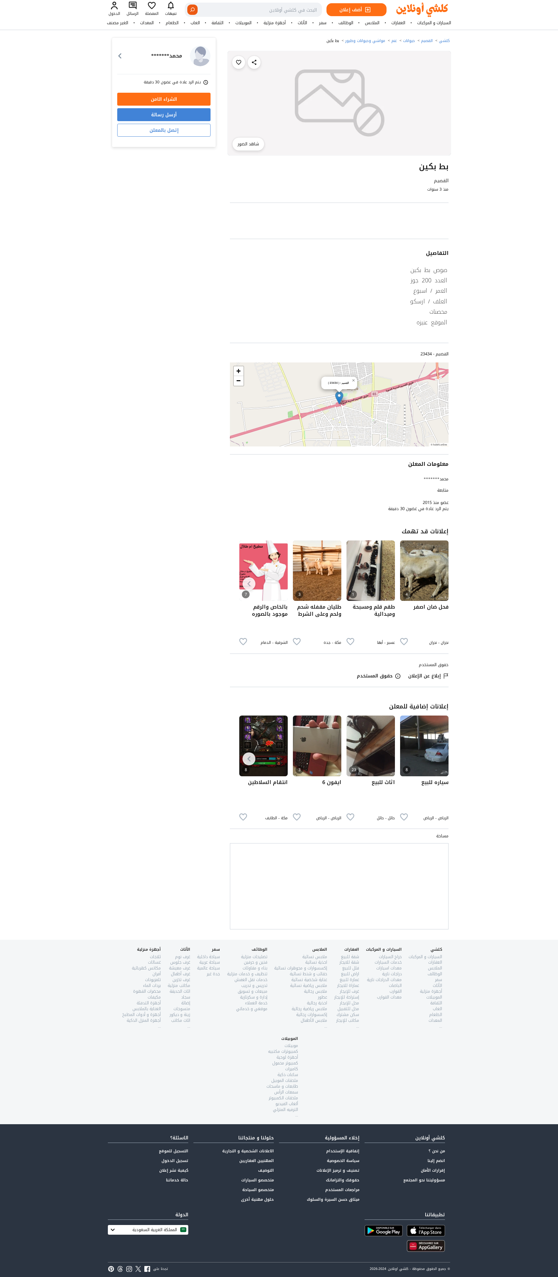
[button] (339, 397)
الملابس (372, 23)
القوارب (395, 991)
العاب (195, 23)
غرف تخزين (181, 980)
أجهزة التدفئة (149, 1003)
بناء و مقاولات (255, 968)
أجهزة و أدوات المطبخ (141, 1014)
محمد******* (436, 479)
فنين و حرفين (255, 962)
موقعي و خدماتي (251, 1009)
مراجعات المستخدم (342, 1190)
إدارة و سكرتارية (253, 997)
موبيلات (291, 1045)
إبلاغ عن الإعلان (424, 676)
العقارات (398, 23)
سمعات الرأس (286, 1092)
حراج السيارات (390, 957)
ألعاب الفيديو (286, 1104)
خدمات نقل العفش (250, 980)
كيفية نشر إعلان (173, 1170)
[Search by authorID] (200, 56)
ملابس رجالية (315, 991)
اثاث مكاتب (180, 1020)
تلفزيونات (153, 980)
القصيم (427, 40)
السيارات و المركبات (434, 23)
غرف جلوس (180, 962)
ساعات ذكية (287, 1075)
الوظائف (345, 23)
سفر (322, 23)
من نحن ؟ (437, 1151)
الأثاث (302, 23)
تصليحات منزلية (254, 957)
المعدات (147, 23)
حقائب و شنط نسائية (308, 974)
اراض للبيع (350, 974)
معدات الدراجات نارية (384, 980)
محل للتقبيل (348, 1009)
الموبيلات (243, 23)
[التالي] (249, 583)
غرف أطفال (180, 974)
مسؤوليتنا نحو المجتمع (424, 1180)
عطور (322, 997)
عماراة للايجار (348, 985)
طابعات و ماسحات (282, 1086)
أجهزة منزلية (275, 23)
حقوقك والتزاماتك (342, 1180)
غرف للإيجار (349, 991)
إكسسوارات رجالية (311, 1014)
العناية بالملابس (146, 1009)
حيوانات (409, 40)
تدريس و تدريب (254, 985)
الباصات (395, 985)
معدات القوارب (389, 997)
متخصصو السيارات (257, 1180)
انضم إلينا (436, 1161)
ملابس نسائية (314, 957)
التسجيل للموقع (173, 1151)
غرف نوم (182, 957)
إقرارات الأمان (433, 1170)
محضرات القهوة (147, 991)
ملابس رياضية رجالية (309, 1009)
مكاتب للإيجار (347, 1020)
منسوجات (181, 1009)
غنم (394, 40)
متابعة (443, 490)
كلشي (444, 40)
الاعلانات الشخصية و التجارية (248, 1151)
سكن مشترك (347, 1014)
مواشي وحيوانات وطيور (365, 40)
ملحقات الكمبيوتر (283, 1098)
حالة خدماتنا (177, 1180)
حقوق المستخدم (375, 676)
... (440, 1026)
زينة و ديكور (180, 1014)
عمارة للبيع (349, 980)
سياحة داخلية (208, 957)
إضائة (185, 1003)
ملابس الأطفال (314, 1020)
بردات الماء (152, 985)
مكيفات (154, 997)
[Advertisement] (339, 222)
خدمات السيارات (388, 962)
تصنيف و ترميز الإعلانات (337, 1170)
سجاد (185, 997)
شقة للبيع (350, 957)
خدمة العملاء (256, 1003)
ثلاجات (155, 957)
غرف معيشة (179, 968)
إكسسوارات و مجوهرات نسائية (300, 968)
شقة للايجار (349, 962)
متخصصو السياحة (258, 1190)
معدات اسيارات (389, 968)
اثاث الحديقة (180, 991)
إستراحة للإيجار (346, 997)
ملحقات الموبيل (284, 1080)
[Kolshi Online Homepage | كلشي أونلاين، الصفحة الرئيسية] (417, 10)
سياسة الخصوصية (343, 1161)
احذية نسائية (316, 962)
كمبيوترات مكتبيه (283, 1051)
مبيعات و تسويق (252, 991)
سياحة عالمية (208, 968)
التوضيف (266, 1170)
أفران (156, 974)
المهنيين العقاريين (256, 1161)
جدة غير (213, 974)
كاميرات (291, 1069)
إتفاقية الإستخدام (342, 1151)
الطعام (172, 23)
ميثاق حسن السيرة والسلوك (333, 1199)
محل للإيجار (349, 1003)
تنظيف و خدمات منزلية (247, 974)
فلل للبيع (350, 968)
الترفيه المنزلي (285, 1109)
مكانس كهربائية (146, 968)
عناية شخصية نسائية (309, 980)
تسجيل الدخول (174, 1161)
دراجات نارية (392, 974)
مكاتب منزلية (179, 985)
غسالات (154, 962)
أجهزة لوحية (287, 1057)
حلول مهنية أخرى (257, 1199)
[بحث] (192, 10)
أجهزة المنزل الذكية (144, 1020)
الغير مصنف (117, 23)
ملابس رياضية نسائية (308, 985)
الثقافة (217, 23)
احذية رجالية (317, 1003)
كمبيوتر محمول (285, 1063)
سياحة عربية (209, 962)
